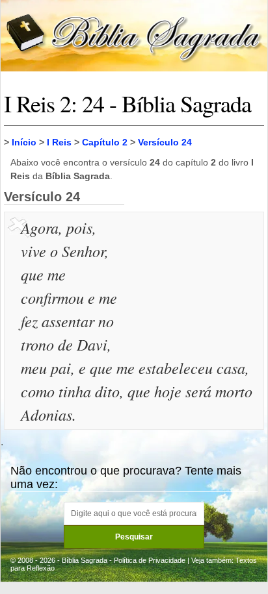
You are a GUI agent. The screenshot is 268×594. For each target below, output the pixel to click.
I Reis (59, 142)
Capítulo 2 (104, 142)
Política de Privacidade (149, 560)
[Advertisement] (196, 280)
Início (24, 142)
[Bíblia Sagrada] (134, 34)
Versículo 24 (165, 142)
